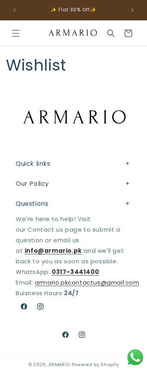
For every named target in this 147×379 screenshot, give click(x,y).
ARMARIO (59, 364)
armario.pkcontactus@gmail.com (87, 282)
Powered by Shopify (95, 364)
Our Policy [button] (32, 183)
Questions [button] (32, 203)
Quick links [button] (33, 163)
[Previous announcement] (14, 10)
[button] (15, 33)
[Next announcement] (132, 10)
